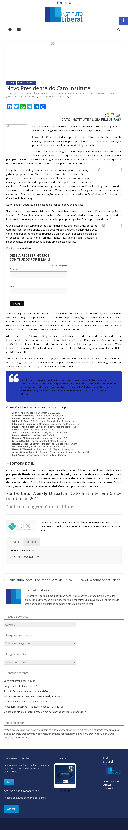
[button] (123, 21)
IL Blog (11, 82)
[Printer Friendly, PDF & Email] (112, 115)
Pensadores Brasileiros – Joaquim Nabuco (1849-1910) (33, 706)
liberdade (43, 96)
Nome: (13, 286)
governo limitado (14, 96)
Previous (60, 775)
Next (70, 775)
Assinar (11, 808)
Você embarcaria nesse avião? (20, 680)
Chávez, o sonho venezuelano (101, 580)
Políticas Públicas (26, 82)
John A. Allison (30, 96)
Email (14, 269)
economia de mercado (75, 93)
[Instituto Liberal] (10, 30)
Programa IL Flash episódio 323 (21, 686)
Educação (92, 93)
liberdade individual (58, 96)
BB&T (47, 93)
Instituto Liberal (32, 93)
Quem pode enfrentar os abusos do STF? (26, 701)
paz (71, 96)
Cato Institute (57, 93)
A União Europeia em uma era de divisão (26, 691)
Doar (9, 782)
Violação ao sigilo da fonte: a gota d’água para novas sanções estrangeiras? (45, 711)
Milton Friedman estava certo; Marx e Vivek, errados (32, 696)
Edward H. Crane (106, 93)
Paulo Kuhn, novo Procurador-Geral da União (38, 580)
